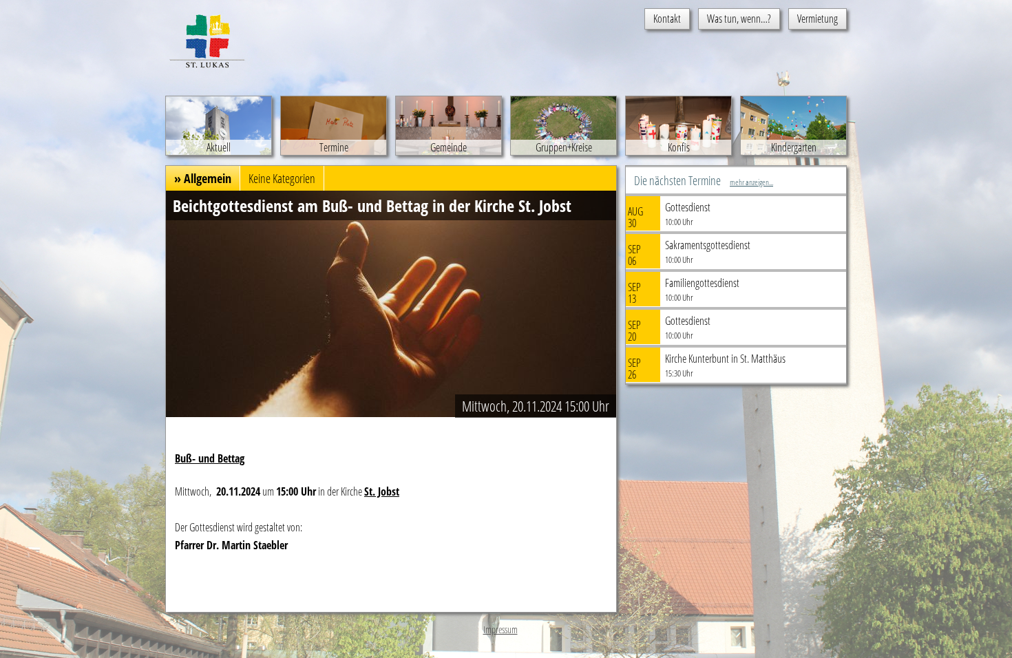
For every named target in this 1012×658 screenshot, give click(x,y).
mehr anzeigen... (751, 182)
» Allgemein (202, 178)
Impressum (500, 629)
